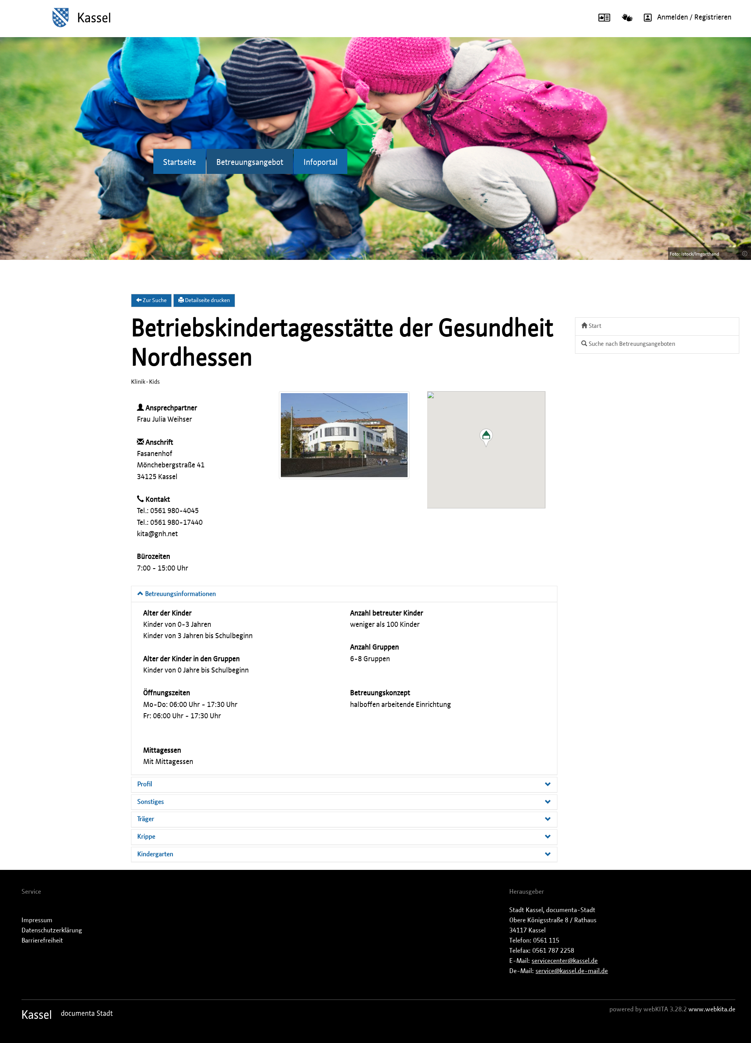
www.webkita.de (711, 1009)
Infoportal (321, 162)
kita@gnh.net (157, 534)
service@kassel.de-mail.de (571, 971)
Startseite (179, 162)
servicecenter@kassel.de (565, 961)
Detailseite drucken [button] (207, 300)
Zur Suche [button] (154, 300)
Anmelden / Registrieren (694, 17)
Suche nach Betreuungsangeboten (631, 344)
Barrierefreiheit (42, 940)
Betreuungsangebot (249, 162)
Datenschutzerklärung (52, 930)
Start (594, 326)
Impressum (37, 920)
